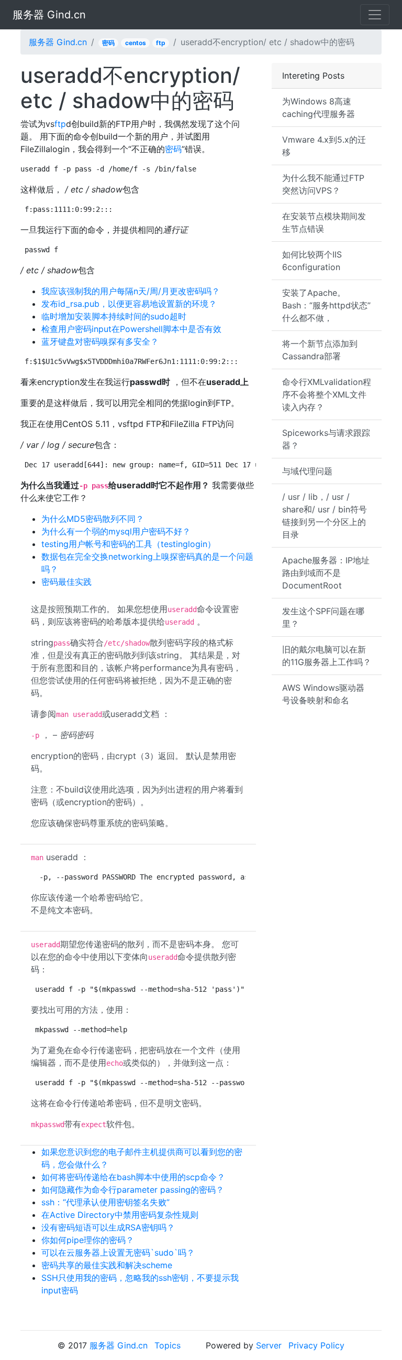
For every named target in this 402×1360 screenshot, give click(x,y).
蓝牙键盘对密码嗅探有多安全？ (100, 341)
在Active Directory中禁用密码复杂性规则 (119, 1214)
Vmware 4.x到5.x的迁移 (324, 145)
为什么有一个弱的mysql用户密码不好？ (116, 531)
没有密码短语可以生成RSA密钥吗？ (108, 1227)
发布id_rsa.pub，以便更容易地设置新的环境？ (129, 303)
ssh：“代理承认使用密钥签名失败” (105, 1202)
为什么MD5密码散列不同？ (92, 518)
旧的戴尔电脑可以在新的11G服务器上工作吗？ (326, 655)
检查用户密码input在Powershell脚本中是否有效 (131, 329)
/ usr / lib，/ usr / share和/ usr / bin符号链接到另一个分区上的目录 (324, 515)
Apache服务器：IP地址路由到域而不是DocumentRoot (326, 573)
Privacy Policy (316, 1345)
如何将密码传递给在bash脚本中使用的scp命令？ (133, 1177)
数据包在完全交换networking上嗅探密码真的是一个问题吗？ (147, 562)
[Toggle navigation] (374, 14)
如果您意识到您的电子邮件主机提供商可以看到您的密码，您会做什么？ (141, 1158)
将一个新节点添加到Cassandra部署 (320, 349)
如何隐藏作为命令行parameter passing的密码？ (132, 1189)
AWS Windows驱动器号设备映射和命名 (323, 693)
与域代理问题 (307, 471)
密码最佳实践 (66, 581)
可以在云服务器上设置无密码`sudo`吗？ (118, 1252)
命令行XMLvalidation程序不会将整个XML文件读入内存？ (326, 394)
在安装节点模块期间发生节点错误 (324, 222)
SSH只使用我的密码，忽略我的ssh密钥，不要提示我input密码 (140, 1283)
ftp (160, 43)
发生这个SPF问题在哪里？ (323, 617)
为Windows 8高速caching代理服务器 (318, 107)
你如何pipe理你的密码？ (87, 1240)
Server (269, 1345)
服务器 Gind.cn (49, 14)
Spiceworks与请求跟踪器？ (326, 439)
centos (135, 43)
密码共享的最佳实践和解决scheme (106, 1265)
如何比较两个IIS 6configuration (312, 260)
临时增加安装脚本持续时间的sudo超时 (113, 316)
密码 (108, 43)
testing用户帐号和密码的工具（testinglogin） (128, 544)
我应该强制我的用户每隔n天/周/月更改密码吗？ (130, 291)
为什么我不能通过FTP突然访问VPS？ (323, 184)
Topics (167, 1345)
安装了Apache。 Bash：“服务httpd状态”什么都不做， (326, 305)
